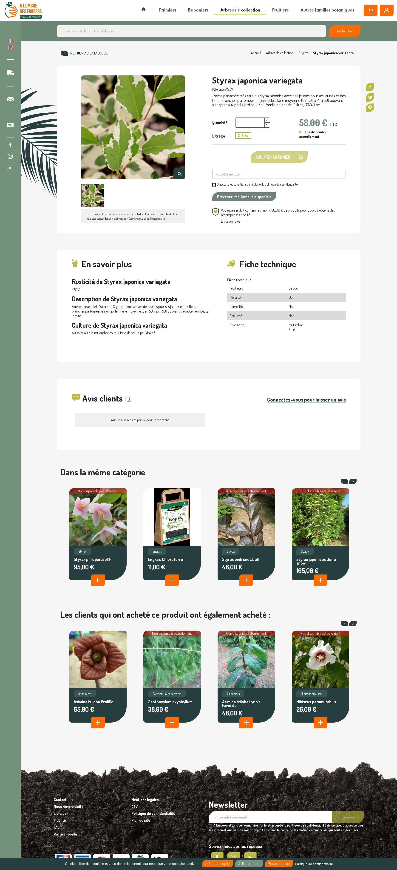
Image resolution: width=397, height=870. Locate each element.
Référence (218, 89)
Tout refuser (251, 864)
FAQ (57, 827)
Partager (370, 87)
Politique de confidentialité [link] (314, 864)
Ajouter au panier (272, 157)
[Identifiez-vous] (387, 10)
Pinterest (370, 107)
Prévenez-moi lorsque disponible (244, 196)
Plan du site (140, 820)
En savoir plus (230, 221)
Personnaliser (279, 864)
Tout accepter (219, 864)
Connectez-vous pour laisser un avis (306, 399)
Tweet (370, 97)
